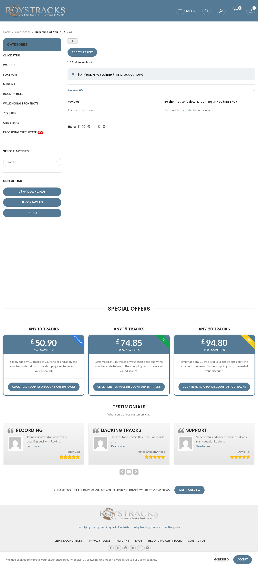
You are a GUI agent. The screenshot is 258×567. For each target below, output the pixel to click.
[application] (73, 41)
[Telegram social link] (104, 126)
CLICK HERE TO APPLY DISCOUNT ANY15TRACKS (129, 386)
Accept (242, 559)
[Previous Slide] (122, 472)
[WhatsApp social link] (98, 126)
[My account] (221, 11)
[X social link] (83, 126)
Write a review (189, 490)
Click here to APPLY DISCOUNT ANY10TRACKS (43, 386)
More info (221, 559)
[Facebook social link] (78, 126)
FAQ (34, 212)
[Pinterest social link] (89, 126)
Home (7, 32)
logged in (187, 110)
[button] (32, 446)
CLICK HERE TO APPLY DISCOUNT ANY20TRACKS (214, 386)
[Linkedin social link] (94, 126)
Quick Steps (23, 32)
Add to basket (82, 52)
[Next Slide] (135, 472)
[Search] (206, 11)
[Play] (73, 43)
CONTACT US (34, 202)
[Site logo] (35, 10)
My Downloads (34, 191)
